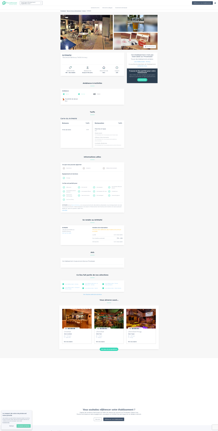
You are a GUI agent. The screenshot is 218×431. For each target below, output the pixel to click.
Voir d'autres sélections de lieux (92, 294)
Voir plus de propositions (109, 349)
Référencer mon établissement (202, 3)
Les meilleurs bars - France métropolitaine (111, 284)
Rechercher (142, 80)
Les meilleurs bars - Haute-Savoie (113, 288)
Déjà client (97, 419)
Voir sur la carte (66, 233)
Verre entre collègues (107, 7)
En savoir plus (6, 422)
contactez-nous (142, 66)
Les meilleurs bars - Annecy (71, 284)
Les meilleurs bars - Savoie (91, 288)
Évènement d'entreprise (121, 7)
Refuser (11, 426)
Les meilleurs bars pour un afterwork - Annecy (91, 284)
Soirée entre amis (95, 7)
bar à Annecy (76, 205)
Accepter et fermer (23, 426)
